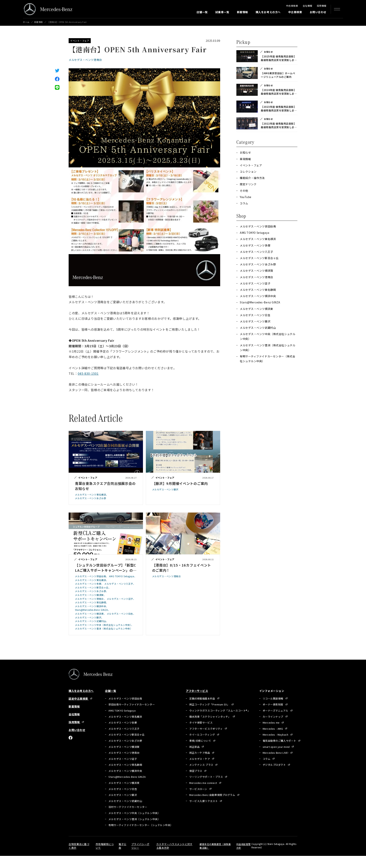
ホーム (26, 22)
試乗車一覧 (222, 12)
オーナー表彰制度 (273, 704)
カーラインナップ (273, 716)
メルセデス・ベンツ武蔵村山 (258, 328)
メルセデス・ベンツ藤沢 (255, 321)
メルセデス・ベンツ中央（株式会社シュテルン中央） (267, 336)
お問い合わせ (318, 12)
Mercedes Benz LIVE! (276, 752)
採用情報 (321, 5)
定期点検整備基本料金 (202, 698)
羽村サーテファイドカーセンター (127, 807)
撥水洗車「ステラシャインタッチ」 (210, 716)
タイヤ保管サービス (201, 722)
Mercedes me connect (203, 783)
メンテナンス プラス (201, 765)
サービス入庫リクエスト (203, 801)
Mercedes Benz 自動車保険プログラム (212, 795)
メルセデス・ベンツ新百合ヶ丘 (259, 258)
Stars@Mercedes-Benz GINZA (260, 302)
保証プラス (196, 771)
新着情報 (242, 12)
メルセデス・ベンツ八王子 (256, 252)
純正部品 (194, 747)
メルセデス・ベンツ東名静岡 (258, 290)
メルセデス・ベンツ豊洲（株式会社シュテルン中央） (267, 347)
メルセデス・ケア (200, 759)
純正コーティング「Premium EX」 (209, 704)
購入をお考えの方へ (268, 12)
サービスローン (198, 789)
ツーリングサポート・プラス (206, 777)
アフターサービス (197, 691)
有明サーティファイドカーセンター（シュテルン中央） (140, 825)
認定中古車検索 (79, 698)
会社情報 (307, 5)
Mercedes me (271, 722)
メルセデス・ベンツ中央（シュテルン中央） (134, 813)
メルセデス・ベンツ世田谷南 (258, 226)
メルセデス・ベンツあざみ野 (258, 264)
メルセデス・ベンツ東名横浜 (258, 239)
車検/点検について (200, 740)
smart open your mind (277, 747)
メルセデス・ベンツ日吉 (255, 315)
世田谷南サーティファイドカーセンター (131, 704)
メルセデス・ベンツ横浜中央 (258, 296)
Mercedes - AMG (273, 728)
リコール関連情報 (273, 698)
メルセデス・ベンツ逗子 (255, 283)
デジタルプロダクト (275, 765)
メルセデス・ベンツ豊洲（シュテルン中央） (134, 819)
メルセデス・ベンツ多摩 (255, 245)
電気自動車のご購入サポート (280, 740)
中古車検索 (292, 5)
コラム (267, 759)
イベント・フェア (79, 40)
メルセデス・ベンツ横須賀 (256, 270)
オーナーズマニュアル (276, 710)
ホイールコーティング (202, 734)
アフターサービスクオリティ (206, 728)
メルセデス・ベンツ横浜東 (256, 309)
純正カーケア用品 (200, 752)
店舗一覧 (202, 12)
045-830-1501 (88, 373)
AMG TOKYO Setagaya (254, 233)
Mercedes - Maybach (276, 734)
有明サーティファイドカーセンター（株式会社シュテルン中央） (267, 358)
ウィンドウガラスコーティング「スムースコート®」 (219, 710)
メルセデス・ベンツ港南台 (85, 60)
